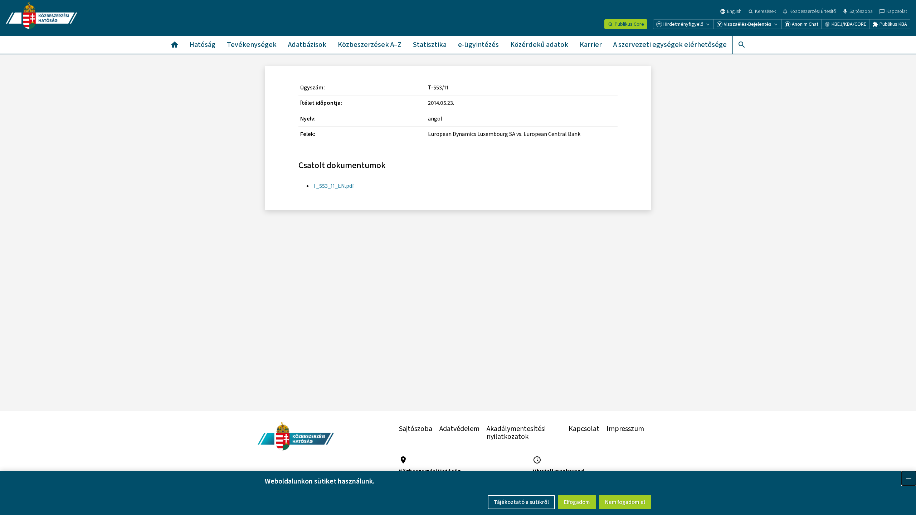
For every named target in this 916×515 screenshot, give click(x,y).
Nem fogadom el (625, 502)
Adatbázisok (307, 45)
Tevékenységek (252, 45)
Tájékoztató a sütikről (521, 502)
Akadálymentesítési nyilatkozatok (516, 433)
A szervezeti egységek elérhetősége (670, 45)
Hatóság (202, 45)
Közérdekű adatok (539, 45)
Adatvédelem (459, 429)
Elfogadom (577, 502)
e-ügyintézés (478, 45)
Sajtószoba (415, 429)
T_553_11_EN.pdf (333, 186)
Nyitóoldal (175, 45)
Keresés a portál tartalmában (741, 45)
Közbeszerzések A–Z (369, 45)
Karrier (591, 45)
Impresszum (625, 429)
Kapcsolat (584, 429)
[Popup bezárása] (909, 478)
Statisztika (430, 45)
